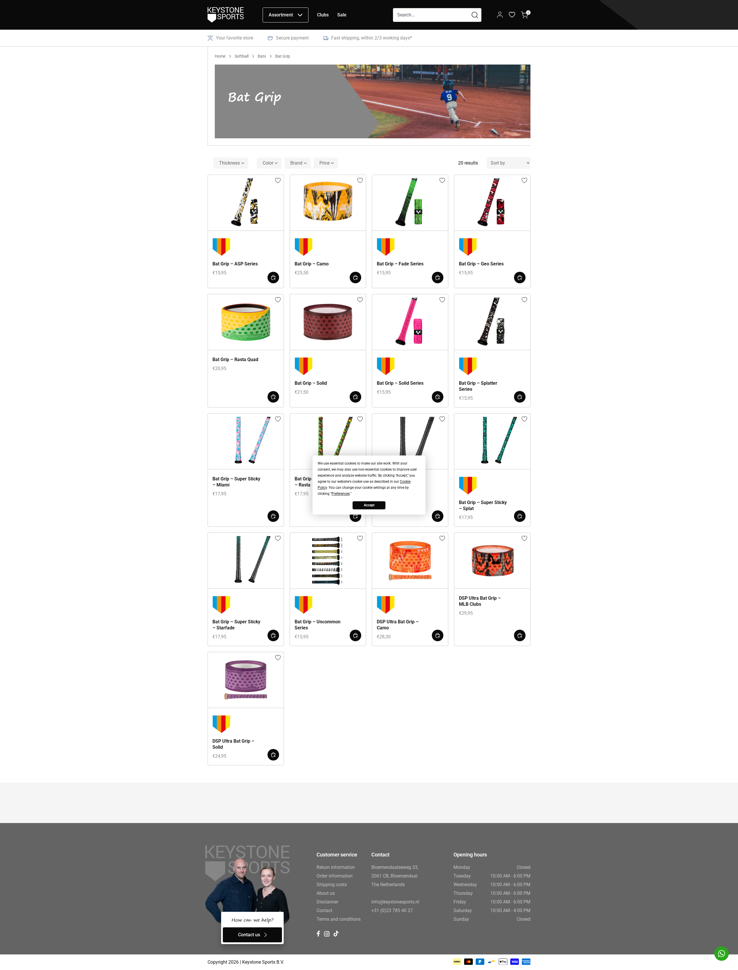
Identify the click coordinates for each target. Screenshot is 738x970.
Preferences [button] (341, 494)
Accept (369, 505)
